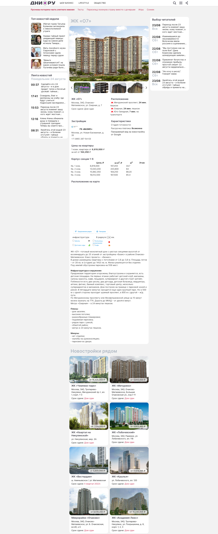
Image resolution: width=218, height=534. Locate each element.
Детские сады (80, 245)
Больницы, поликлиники (98, 242)
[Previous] (71, 88)
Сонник (150, 9)
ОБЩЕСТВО (100, 3)
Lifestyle (84, 3)
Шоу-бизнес (67, 3)
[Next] (146, 88)
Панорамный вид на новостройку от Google (128, 133)
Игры (141, 9)
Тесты (81, 9)
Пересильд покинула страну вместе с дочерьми (111, 9)
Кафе (97, 245)
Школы (77, 241)
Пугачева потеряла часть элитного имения (52, 9)
